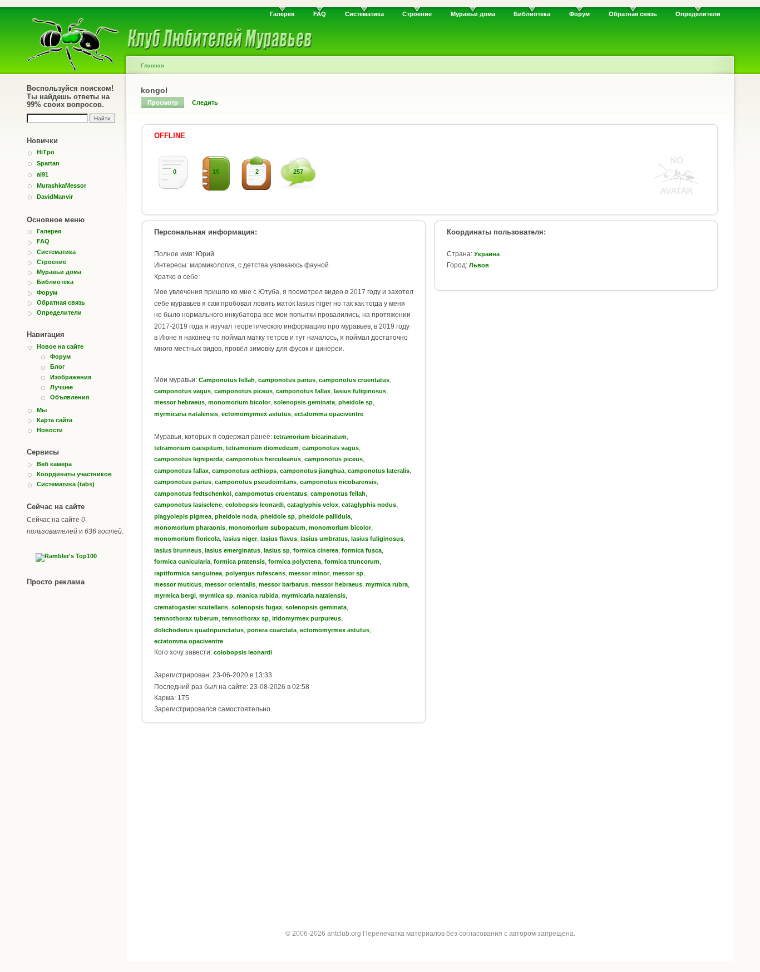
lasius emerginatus (232, 550)
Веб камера (54, 464)
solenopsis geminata (304, 402)
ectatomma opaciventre (328, 414)
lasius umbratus (324, 538)
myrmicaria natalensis (186, 414)
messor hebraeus (179, 402)
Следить (205, 102)
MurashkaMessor (61, 185)
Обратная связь (633, 14)
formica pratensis (239, 561)
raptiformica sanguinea (188, 573)
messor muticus (177, 584)
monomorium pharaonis (189, 527)
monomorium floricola (187, 538)
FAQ (319, 14)
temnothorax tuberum (186, 618)
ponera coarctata (272, 630)
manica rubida (257, 595)
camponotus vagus (182, 391)
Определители (697, 14)
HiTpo (46, 152)
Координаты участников (74, 474)
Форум (579, 14)
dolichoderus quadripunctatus (199, 630)
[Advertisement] (430, 820)
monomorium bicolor (239, 402)
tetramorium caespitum (188, 448)
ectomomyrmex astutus (256, 414)
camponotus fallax (303, 391)
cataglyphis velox (312, 504)
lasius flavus (278, 538)
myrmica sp (216, 595)
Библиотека (532, 14)
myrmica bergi (175, 595)
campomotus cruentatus (271, 493)
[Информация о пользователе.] (676, 195)
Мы (42, 410)
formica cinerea (315, 550)
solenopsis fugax (256, 607)
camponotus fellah (338, 493)
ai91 (42, 174)
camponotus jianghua (312, 470)
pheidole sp (355, 402)
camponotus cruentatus (354, 380)
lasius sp (277, 550)
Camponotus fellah (227, 380)
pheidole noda (236, 516)
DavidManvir (55, 196)
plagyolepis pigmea (182, 516)
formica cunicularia (182, 561)
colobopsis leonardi (254, 504)
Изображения (70, 377)
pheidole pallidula (324, 516)
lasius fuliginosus (360, 391)
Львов (479, 265)
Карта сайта (54, 420)
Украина (487, 254)
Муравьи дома (473, 14)
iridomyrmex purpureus (306, 618)
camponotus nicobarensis (338, 481)
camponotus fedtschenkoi (192, 493)
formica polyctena (294, 561)
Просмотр (162, 102)
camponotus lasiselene (188, 504)
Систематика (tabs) (66, 484)
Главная (152, 65)
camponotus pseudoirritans (256, 481)
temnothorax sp (245, 618)
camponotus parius (286, 380)
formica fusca (362, 550)
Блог (57, 366)
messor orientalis (230, 584)
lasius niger (240, 538)
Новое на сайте (60, 346)
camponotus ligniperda (188, 459)
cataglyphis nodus (369, 504)
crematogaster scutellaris (191, 607)
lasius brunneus (177, 550)
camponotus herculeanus (263, 459)
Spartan (48, 163)
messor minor (309, 573)
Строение (417, 14)
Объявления (69, 397)
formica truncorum (351, 561)
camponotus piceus (243, 391)
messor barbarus (283, 584)
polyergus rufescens (255, 573)
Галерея (282, 14)
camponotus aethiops (244, 470)
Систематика (364, 14)
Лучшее (61, 387)
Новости (50, 430)
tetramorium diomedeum (262, 448)
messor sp (348, 573)
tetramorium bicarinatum (310, 436)
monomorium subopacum (267, 527)
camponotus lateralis (378, 470)
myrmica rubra (387, 584)
